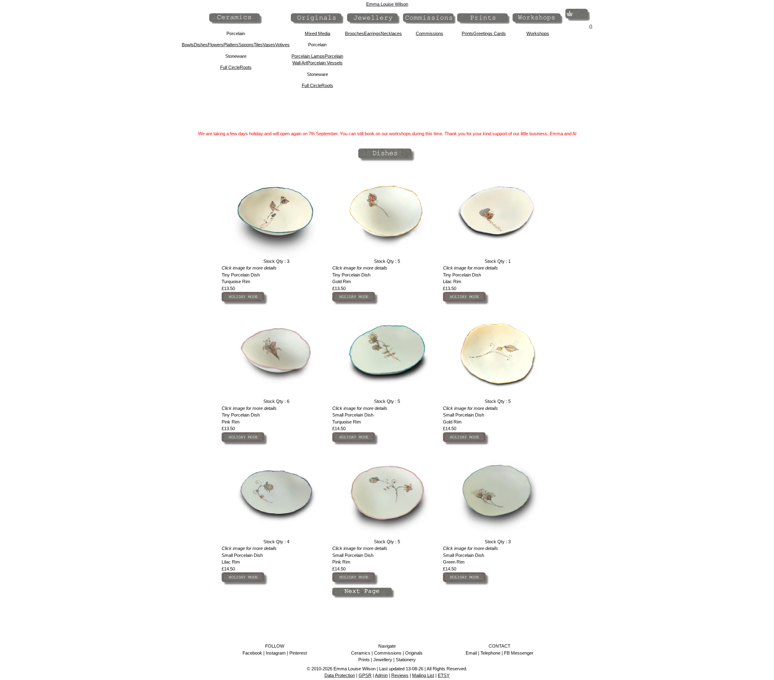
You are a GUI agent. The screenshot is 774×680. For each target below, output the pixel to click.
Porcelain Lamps (308, 56)
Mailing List (423, 675)
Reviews (399, 675)
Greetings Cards (489, 33)
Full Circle (230, 67)
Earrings (372, 33)
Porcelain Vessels (325, 62)
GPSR (365, 675)
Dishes (201, 44)
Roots (246, 67)
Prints (467, 33)
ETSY (444, 675)
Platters (231, 44)
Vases (269, 44)
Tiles (258, 44)
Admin (381, 675)
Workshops (537, 33)
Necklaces (391, 33)
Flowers (215, 44)
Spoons (246, 44)
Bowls (188, 44)
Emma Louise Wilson (387, 4)
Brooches (354, 33)
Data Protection (339, 675)
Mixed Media (317, 33)
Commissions (429, 33)
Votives (282, 44)
